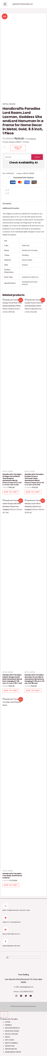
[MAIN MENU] (5, 4)
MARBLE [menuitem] (8, 1025)
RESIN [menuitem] (7, 1037)
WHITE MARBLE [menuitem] (11, 1043)
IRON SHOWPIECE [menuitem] (12, 1028)
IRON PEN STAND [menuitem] (12, 1031)
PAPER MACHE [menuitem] (11, 1049)
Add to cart (18, 148)
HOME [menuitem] (7, 1022)
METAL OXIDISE (9, 104)
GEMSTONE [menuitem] (9, 1046)
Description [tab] (7, 203)
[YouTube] (31, 996)
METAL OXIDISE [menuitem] (11, 1034)
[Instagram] (16, 996)
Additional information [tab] (11, 208)
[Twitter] (26, 996)
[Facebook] (21, 996)
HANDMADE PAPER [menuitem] (13, 1052)
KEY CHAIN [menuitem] (9, 1040)
